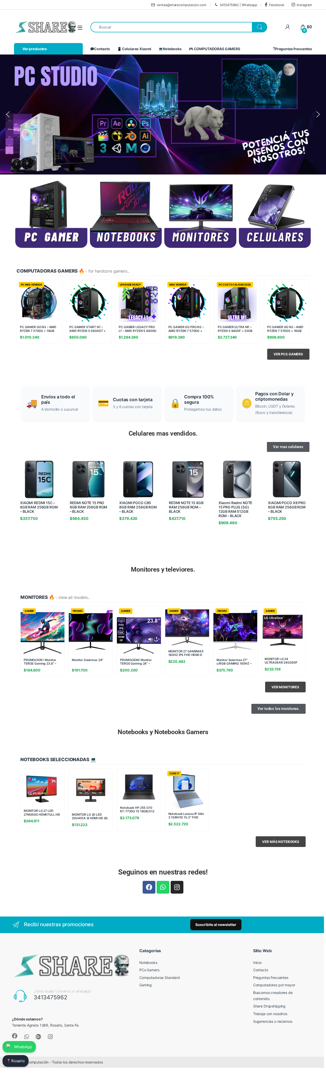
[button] (163, 115)
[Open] (80, 27)
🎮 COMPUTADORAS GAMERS (214, 49)
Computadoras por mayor (274, 985)
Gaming (145, 985)
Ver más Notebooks (280, 842)
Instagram (304, 5)
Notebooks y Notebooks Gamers (163, 732)
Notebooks (148, 962)
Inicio (257, 962)
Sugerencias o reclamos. (273, 1021)
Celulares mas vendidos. (163, 433)
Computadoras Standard (159, 977)
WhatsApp (23, 1046)
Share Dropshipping (269, 1006)
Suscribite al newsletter (215, 924)
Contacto (102, 49)
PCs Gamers (149, 970)
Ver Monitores (285, 687)
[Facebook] (149, 887)
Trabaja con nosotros (270, 1014)
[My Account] (287, 26)
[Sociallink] (15, 1036)
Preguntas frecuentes (293, 49)
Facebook (276, 5)
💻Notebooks (170, 49)
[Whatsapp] (163, 887)
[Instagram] (177, 887)
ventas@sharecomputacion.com (181, 5)
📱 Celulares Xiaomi (134, 49)
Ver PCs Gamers (288, 354)
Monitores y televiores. (163, 569)
